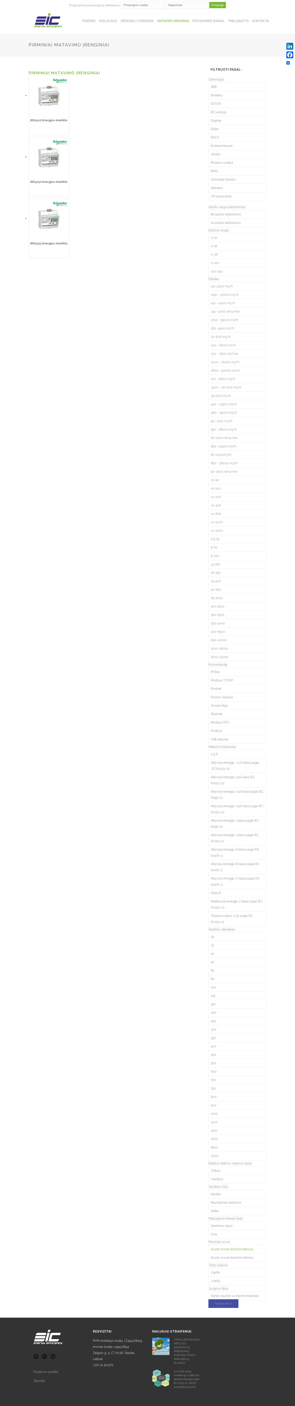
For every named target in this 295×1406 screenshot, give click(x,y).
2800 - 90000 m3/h (225, 370)
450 (213, 1054)
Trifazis (215, 1170)
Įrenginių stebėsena (137, 21)
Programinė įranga (208, 21)
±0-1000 (217, 522)
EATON (216, 103)
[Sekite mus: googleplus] (44, 1357)
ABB (214, 87)
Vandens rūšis (218, 1186)
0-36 (214, 254)
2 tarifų (215, 1281)
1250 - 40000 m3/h (225, 294)
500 (213, 1063)
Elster (215, 129)
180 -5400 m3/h (222, 328)
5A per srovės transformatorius (232, 1257)
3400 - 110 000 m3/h (226, 387)
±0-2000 (217, 530)
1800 (214, 1147)
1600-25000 (219, 657)
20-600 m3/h (220, 337)
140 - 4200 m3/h (223, 303)
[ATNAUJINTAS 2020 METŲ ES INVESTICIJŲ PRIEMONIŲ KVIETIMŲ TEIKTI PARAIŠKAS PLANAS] (161, 1346)
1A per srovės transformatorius (232, 1249)
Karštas (216, 1194)
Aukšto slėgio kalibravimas (227, 207)
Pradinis (89, 21)
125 (213, 995)
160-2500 (217, 615)
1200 (214, 1122)
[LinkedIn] (289, 46)
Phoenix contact (222, 162)
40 (212, 953)
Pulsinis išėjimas (222, 697)
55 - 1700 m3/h (221, 421)
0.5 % (214, 754)
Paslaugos (108, 21)
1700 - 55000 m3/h (224, 320)
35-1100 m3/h (221, 396)
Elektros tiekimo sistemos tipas (230, 1163)
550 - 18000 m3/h (224, 429)
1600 (214, 1139)
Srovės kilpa (219, 705)
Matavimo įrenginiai (173, 21)
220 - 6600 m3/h (223, 345)
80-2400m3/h (221, 454)
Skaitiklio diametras (222, 929)
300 (213, 1029)
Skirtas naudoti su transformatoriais (235, 1296)
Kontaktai (260, 21)
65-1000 (217, 598)
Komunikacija (218, 664)
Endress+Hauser (222, 146)
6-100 (215, 556)
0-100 (215, 263)
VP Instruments (221, 196)
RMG (214, 171)
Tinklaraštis (238, 21)
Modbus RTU (220, 722)
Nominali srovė (219, 1242)
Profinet (216, 688)
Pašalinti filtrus (223, 1303)
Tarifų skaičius (218, 1265)
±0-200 (216, 497)
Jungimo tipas (218, 1288)
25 (212, 936)
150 (213, 1004)
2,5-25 (215, 539)
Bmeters (216, 95)
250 (213, 1021)
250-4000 (218, 623)
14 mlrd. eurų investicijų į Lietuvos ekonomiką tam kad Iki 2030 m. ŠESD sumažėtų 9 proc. (186, 1379)
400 (213, 1046)
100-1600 (217, 606)
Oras (214, 1234)
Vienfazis (217, 1179)
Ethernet (216, 714)
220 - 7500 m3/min (224, 353)
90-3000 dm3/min (224, 471)
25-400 (216, 581)
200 (213, 1012)
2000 (214, 1156)
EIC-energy (219, 112)
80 (213, 979)
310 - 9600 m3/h (223, 379)
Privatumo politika (45, 1372)
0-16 (214, 246)
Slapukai (39, 1380)
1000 (214, 1113)
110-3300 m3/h (222, 286)
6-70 (214, 547)
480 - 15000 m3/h (224, 412)
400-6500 (218, 631)
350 (213, 1038)
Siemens (217, 188)
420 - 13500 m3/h (223, 404)
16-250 (215, 572)
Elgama (216, 120)
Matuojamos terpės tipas (226, 1218)
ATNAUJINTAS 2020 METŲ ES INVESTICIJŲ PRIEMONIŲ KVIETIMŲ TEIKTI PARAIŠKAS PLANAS (187, 1351)
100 (213, 987)
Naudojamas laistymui (226, 1202)
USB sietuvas (219, 739)
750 (213, 1088)
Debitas (214, 279)
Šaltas (215, 1211)
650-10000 (219, 640)
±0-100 (216, 488)
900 (213, 1105)
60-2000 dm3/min (224, 438)
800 (214, 1097)
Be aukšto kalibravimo (226, 214)
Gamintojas (216, 79)
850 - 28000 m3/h (224, 463)
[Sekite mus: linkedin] (53, 1357)
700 (213, 1080)
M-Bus (215, 672)
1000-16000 (219, 648)
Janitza (215, 154)
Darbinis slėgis (219, 230)
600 (214, 1071)
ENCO (215, 137)
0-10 (214, 237)
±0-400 (216, 505)
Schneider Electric (223, 179)
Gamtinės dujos (222, 1226)
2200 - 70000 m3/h (225, 362)
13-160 (215, 564)
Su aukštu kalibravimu (226, 222)
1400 (214, 1130)
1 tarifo (215, 1272)
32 (212, 945)
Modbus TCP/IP (222, 680)
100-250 (216, 271)
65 (212, 970)
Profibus (216, 731)
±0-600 (216, 513)
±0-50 (215, 480)
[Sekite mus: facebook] (36, 1357)
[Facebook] (289, 55)
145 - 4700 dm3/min (225, 311)
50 (212, 962)
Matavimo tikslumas (222, 747)
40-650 (216, 589)
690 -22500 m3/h (223, 446)
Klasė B (216, 893)
